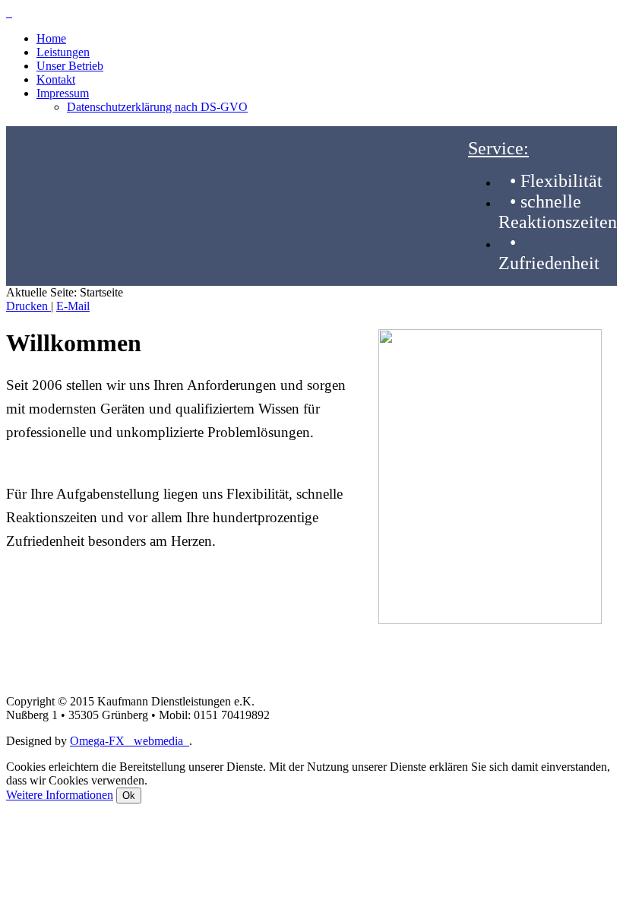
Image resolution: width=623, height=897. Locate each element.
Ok (128, 795)
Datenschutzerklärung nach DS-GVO (157, 106)
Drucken (28, 306)
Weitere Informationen (59, 794)
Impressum (62, 93)
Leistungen (63, 52)
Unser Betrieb (69, 65)
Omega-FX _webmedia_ (129, 740)
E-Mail (73, 306)
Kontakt (55, 79)
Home (51, 38)
